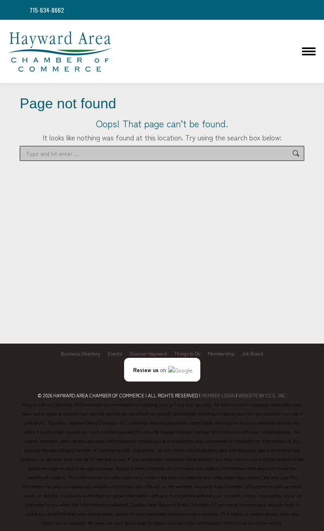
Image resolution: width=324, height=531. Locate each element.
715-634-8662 (47, 10)
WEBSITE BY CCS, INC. (262, 395)
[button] (162, 370)
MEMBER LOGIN (218, 395)
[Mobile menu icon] (308, 51)
